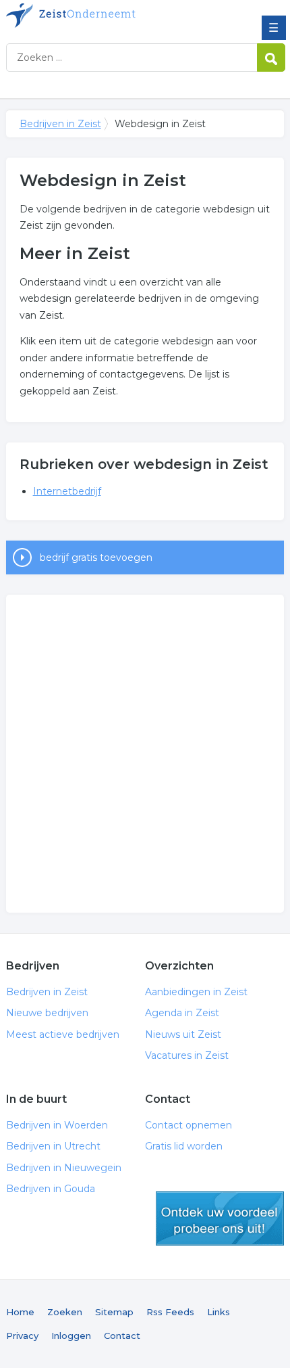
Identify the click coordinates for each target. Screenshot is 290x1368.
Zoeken (64, 1311)
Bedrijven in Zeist (104, 15)
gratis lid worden (220, 1218)
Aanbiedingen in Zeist (196, 992)
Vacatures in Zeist (187, 1055)
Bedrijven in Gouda (50, 1189)
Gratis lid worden (184, 1146)
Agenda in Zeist (182, 1013)
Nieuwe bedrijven (47, 1013)
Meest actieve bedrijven (62, 1034)
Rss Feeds (170, 1311)
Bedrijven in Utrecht (53, 1146)
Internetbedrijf (67, 491)
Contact (122, 1335)
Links (218, 1311)
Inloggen (71, 1335)
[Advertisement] (145, 753)
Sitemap (114, 1311)
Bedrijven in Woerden (57, 1125)
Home (20, 1311)
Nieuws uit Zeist (183, 1034)
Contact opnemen (188, 1125)
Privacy (22, 1335)
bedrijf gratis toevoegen (96, 557)
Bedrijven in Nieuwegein (63, 1168)
